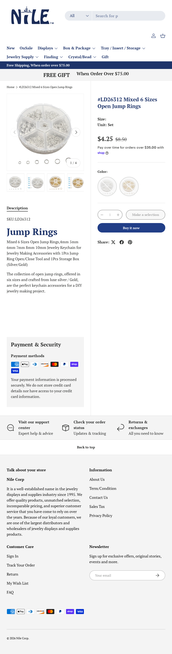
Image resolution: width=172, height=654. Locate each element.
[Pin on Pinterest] (130, 242)
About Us (97, 479)
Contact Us (98, 497)
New (11, 47)
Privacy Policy (100, 515)
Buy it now (131, 228)
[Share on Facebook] (121, 242)
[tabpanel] (45, 271)
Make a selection (145, 215)
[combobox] (115, 16)
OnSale (26, 47)
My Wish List (18, 583)
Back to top (86, 447)
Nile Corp (22, 638)
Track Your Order (21, 565)
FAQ (10, 592)
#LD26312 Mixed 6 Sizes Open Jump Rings (45, 87)
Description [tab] (17, 207)
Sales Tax (97, 506)
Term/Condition (102, 488)
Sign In (12, 556)
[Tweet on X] (113, 242)
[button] (162, 35)
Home (10, 87)
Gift (105, 56)
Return (12, 574)
